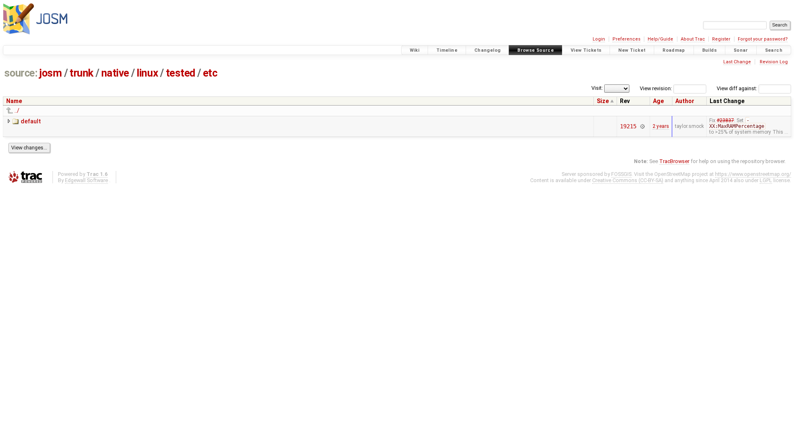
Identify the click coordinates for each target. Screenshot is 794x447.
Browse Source (535, 50)
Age (658, 101)
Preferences (626, 39)
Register (721, 39)
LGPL (766, 180)
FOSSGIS (621, 174)
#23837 (725, 120)
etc (210, 73)
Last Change (737, 62)
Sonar (741, 50)
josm (50, 73)
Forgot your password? (763, 39)
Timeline (446, 50)
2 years (661, 126)
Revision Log (774, 62)
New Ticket (632, 50)
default (31, 121)
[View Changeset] (642, 126)
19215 (628, 126)
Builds (709, 50)
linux (147, 73)
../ (16, 110)
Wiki (415, 50)
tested (180, 73)
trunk (81, 73)
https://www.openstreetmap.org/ (753, 174)
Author (684, 101)
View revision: (656, 88)
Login (599, 39)
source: (21, 73)
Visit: (597, 88)
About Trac (693, 39)
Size (603, 101)
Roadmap (673, 50)
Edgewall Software (86, 180)
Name (14, 101)
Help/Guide (660, 39)
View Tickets (586, 50)
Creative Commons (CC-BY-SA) (627, 180)
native (115, 73)
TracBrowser (674, 161)
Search (773, 50)
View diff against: (737, 88)
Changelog (487, 50)
